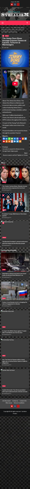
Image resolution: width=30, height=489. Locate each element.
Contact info (23, 400)
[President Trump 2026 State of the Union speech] (15, 202)
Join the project (6, 400)
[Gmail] (12, 141)
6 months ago (6, 217)
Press (4, 269)
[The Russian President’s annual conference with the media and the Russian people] (15, 230)
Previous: (13, 149)
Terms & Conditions (19, 403)
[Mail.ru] (17, 138)
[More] (20, 141)
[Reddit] (23, 138)
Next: (15, 154)
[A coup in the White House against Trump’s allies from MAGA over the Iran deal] (15, 319)
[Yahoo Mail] (20, 138)
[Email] (12, 138)
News (4, 327)
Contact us (15, 400)
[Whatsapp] (9, 138)
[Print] (9, 141)
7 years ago (6, 47)
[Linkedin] (6, 138)
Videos (6, 35)
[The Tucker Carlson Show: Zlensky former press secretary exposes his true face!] (15, 174)
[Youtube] (4, 141)
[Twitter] (25, 138)
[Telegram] (17, 141)
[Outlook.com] (15, 141)
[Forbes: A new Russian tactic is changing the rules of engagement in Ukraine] (15, 291)
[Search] (27, 22)
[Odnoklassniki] (6, 141)
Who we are (9, 403)
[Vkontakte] (15, 138)
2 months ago (6, 277)
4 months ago (6, 189)
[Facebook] (4, 138)
